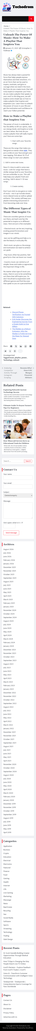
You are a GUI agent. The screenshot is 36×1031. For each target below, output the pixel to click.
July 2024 (7, 625)
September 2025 (9, 578)
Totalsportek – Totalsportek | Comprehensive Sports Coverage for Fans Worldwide (17, 984)
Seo (4, 914)
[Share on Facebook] (11, 346)
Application (7, 846)
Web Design (8, 939)
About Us (7, 1004)
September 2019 (9, 815)
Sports (6, 925)
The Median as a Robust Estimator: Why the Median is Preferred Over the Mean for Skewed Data (22, 334)
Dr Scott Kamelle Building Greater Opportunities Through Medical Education (16, 955)
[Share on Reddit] (5, 351)
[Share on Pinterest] (30, 346)
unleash (16, 360)
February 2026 (9, 560)
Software (7, 921)
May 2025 (7, 592)
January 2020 (8, 800)
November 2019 (9, 807)
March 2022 (8, 725)
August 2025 (8, 582)
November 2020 (9, 764)
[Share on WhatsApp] (26, 346)
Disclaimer (7, 1009)
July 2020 (7, 779)
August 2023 (8, 664)
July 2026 (7, 553)
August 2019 (8, 818)
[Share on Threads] (15, 351)
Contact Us (7, 1000)
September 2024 (9, 617)
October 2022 (8, 700)
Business (6, 850)
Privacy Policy (8, 1013)
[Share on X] (16, 346)
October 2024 (8, 614)
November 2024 (9, 610)
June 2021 (7, 754)
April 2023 (7, 678)
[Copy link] (20, 351)
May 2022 (7, 718)
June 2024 (7, 628)
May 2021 (7, 757)
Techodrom (22, 1026)
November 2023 (9, 653)
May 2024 (7, 632)
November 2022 (9, 696)
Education (7, 857)
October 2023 (8, 657)
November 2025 (9, 571)
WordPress (29, 1028)
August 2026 (8, 549)
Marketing (7, 896)
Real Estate (7, 907)
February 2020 (9, 797)
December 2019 (9, 804)
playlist (18, 358)
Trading (6, 936)
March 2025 (8, 600)
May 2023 (7, 675)
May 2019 (7, 829)
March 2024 (8, 639)
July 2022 (7, 711)
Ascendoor (12, 1028)
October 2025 (8, 574)
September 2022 (9, 703)
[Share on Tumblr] (10, 351)
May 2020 (7, 786)
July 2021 (6, 750)
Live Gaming (8, 893)
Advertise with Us (10, 1017)
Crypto (6, 853)
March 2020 (8, 793)
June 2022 (7, 714)
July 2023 (7, 668)
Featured (6, 868)
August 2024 (8, 621)
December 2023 (9, 650)
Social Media (8, 918)
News (5, 903)
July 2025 (7, 585)
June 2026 (7, 557)
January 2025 (8, 607)
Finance (6, 871)
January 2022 (8, 729)
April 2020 (7, 789)
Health (6, 882)
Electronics (7, 864)
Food (5, 875)
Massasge (7, 900)
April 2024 (7, 635)
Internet (6, 886)
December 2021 (9, 732)
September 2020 (10, 772)
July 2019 (6, 822)
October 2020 (8, 768)
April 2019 (7, 832)
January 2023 (8, 689)
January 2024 (8, 646)
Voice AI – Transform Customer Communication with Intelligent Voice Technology (17, 975)
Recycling (7, 911)
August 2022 (8, 707)
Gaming (6, 878)
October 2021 (8, 739)
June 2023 (7, 671)
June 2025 (7, 589)
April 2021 (7, 761)
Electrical (6, 860)
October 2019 (8, 811)
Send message (11, 533)
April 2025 (7, 596)
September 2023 (9, 660)
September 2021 (9, 743)
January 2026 (8, 564)
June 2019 (7, 825)
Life (4, 889)
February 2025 (9, 603)
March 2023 (8, 682)
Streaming (7, 929)
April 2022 (7, 721)
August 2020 (8, 775)
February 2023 (9, 686)
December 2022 (9, 693)
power (24, 358)
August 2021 (8, 746)
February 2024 (9, 643)
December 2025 (9, 567)
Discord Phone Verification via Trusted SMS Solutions (21, 314)
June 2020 (7, 782)
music (11, 358)
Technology (7, 360)
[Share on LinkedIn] (21, 346)
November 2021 (9, 736)
